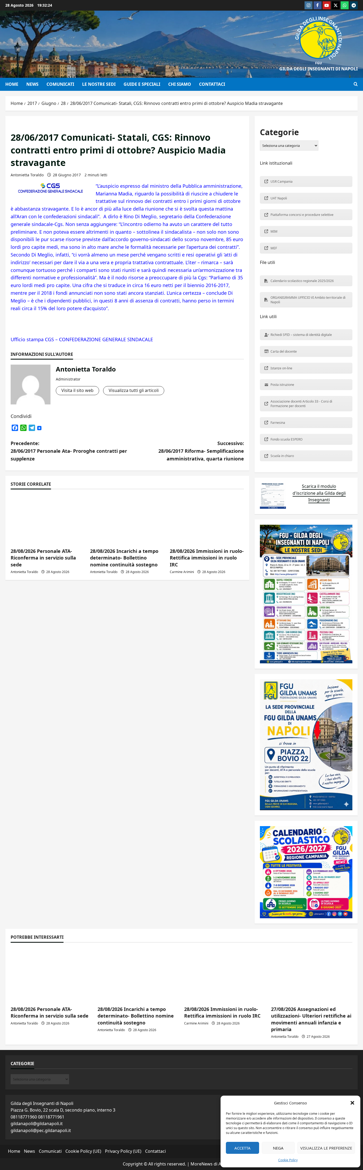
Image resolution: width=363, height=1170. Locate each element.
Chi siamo (179, 84)
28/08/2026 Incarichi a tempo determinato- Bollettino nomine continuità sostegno (124, 557)
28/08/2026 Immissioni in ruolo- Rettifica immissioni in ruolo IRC (207, 557)
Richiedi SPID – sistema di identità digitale (301, 334)
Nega (278, 1148)
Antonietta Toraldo (27, 174)
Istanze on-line (281, 368)
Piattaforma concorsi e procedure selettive (302, 214)
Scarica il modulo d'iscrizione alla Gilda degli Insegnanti (319, 493)
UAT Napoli (279, 198)
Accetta (242, 1148)
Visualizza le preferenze (326, 1148)
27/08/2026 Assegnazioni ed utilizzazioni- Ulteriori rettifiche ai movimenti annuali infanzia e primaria (311, 1019)
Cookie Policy (288, 1160)
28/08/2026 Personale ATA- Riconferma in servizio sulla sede (43, 557)
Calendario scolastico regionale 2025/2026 (302, 281)
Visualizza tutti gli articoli (134, 390)
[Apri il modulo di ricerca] (356, 84)
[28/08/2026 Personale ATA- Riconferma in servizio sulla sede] (51, 975)
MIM (274, 231)
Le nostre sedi (99, 84)
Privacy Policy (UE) (123, 1151)
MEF (274, 248)
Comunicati (60, 84)
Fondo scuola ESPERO (286, 439)
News (32, 84)
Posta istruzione (282, 384)
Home (11, 84)
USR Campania (282, 181)
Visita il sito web (77, 390)
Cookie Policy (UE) (83, 1151)
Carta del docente (284, 351)
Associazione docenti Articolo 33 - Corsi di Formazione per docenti (301, 403)
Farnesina (278, 422)
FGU (318, 63)
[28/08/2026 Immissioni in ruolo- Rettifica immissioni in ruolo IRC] (207, 519)
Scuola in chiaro (282, 456)
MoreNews (202, 1164)
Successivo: (201, 451)
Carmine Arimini (182, 572)
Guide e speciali (142, 84)
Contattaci (212, 84)
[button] (352, 1102)
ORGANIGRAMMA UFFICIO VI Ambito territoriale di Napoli (308, 299)
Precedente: (69, 451)
